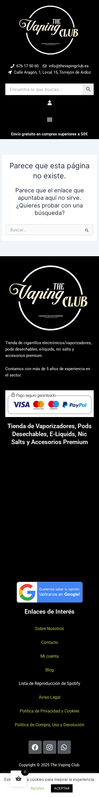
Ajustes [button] (37, 788)
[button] (49, 119)
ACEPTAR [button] (61, 788)
